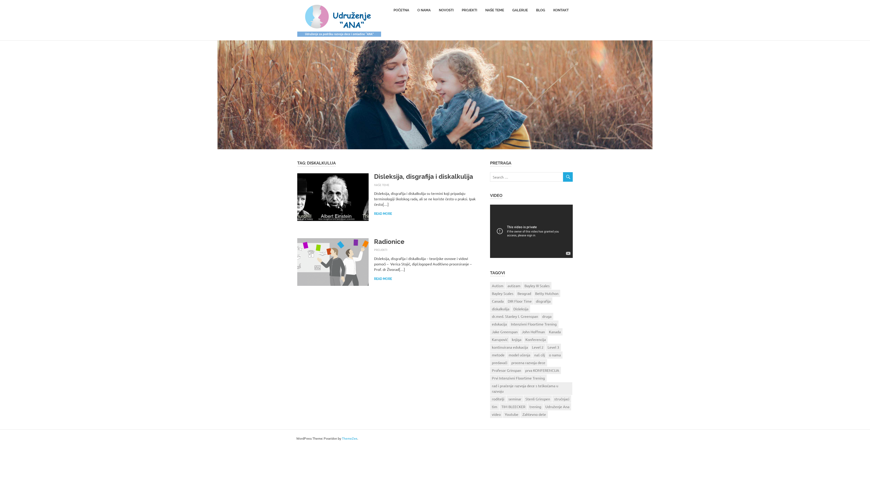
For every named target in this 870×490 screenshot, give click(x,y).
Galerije (520, 10)
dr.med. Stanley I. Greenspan (515, 316)
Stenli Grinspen (537, 399)
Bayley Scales (502, 293)
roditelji (498, 399)
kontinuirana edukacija (510, 347)
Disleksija (520, 308)
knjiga (516, 339)
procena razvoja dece (528, 362)
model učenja (519, 355)
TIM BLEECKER (513, 406)
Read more (383, 214)
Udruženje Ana (557, 406)
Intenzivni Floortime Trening (534, 324)
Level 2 (538, 347)
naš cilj (539, 355)
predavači (499, 362)
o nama (555, 355)
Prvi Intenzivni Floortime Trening (518, 378)
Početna (401, 10)
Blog (540, 10)
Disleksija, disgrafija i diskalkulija (423, 176)
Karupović (500, 339)
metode (498, 355)
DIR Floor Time (520, 301)
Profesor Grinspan (506, 370)
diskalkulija (500, 308)
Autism (497, 285)
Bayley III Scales (537, 285)
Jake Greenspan (505, 331)
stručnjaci (561, 399)
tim (494, 406)
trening (535, 406)
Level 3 (553, 347)
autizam (514, 285)
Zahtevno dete (534, 414)
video (496, 414)
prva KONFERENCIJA (542, 370)
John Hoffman (533, 331)
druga (546, 316)
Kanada (555, 331)
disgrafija (543, 301)
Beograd (524, 293)
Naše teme (494, 10)
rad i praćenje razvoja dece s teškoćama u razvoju (525, 388)
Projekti (469, 10)
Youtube (511, 414)
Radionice (389, 241)
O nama (424, 10)
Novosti (446, 10)
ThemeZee (349, 438)
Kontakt (561, 10)
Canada (498, 301)
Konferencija (535, 339)
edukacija (499, 324)
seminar (514, 399)
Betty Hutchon (546, 293)
